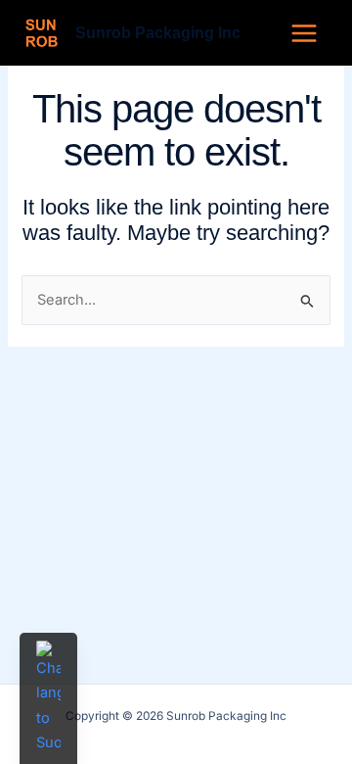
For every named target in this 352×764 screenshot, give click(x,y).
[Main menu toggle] (304, 32)
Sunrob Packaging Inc (158, 32)
